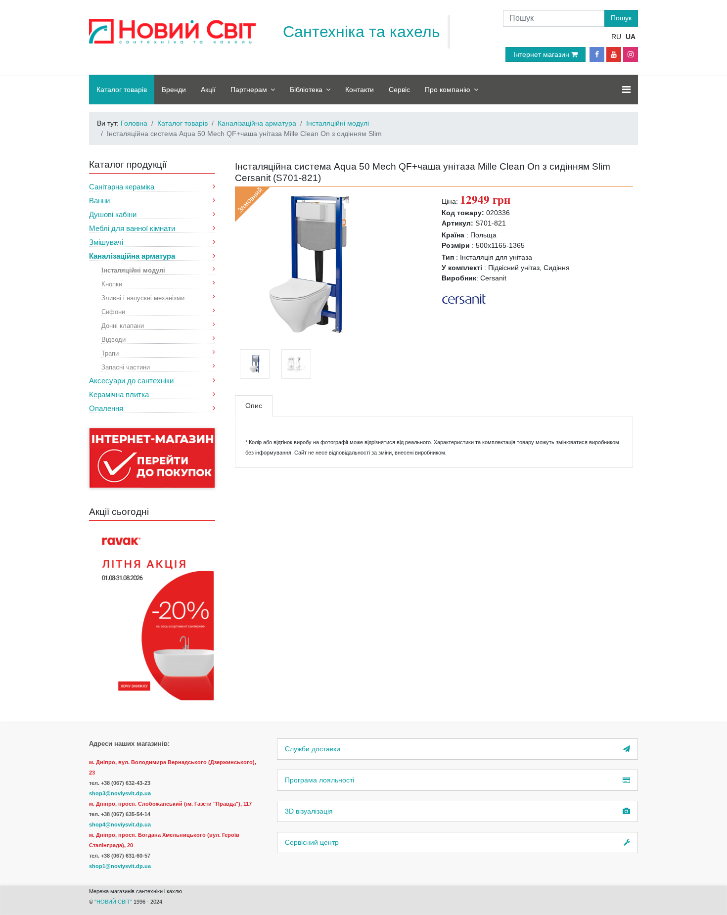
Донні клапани (122, 325)
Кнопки (111, 283)
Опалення (106, 408)
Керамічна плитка (119, 394)
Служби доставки (312, 749)
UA (631, 37)
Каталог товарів (121, 89)
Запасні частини (125, 366)
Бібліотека (306, 89)
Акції (208, 89)
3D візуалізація (309, 811)
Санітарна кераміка (121, 187)
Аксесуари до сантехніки (131, 380)
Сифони (113, 311)
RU (616, 37)
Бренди (174, 89)
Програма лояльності (319, 780)
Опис (253, 406)
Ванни (99, 200)
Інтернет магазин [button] (542, 54)
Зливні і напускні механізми (142, 297)
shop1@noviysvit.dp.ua (120, 866)
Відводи (113, 339)
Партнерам (248, 89)
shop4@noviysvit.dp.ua (120, 824)
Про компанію (447, 89)
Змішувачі (106, 242)
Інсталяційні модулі (133, 269)
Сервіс (399, 89)
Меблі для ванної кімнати (132, 228)
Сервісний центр (312, 842)
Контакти (359, 89)
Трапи (110, 353)
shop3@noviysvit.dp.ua (120, 793)
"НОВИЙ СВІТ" (114, 902)
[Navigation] (626, 89)
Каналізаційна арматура (132, 256)
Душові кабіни (112, 214)
